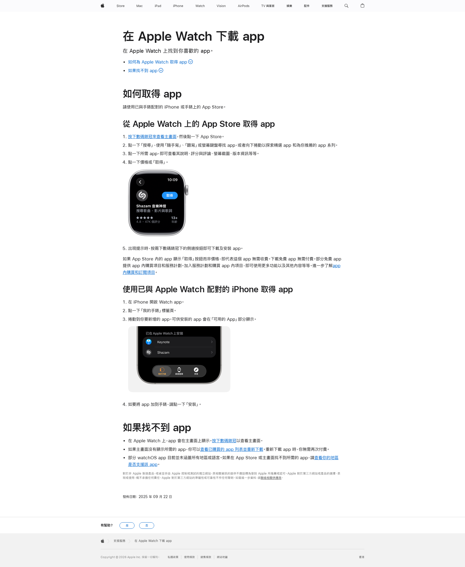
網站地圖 (222, 557)
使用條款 (189, 557)
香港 (361, 557)
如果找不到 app (142, 70)
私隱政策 (173, 557)
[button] (346, 6)
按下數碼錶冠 (224, 440)
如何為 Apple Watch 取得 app (157, 62)
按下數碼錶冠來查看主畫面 (152, 136)
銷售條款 (205, 557)
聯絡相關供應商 (271, 477)
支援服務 (119, 540)
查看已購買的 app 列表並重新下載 (231, 449)
